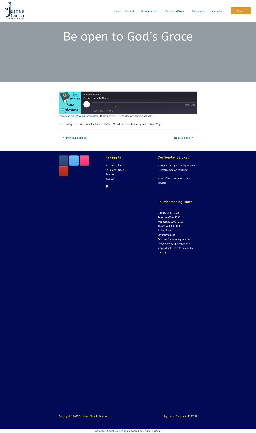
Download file (66, 116)
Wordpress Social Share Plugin (112, 431)
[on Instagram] (84, 160)
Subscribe (98, 111)
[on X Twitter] (74, 160)
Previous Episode (75, 137)
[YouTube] (63, 171)
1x (115, 106)
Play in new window (87, 116)
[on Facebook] (63, 160)
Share (110, 111)
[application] (135, 10)
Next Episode (183, 137)
